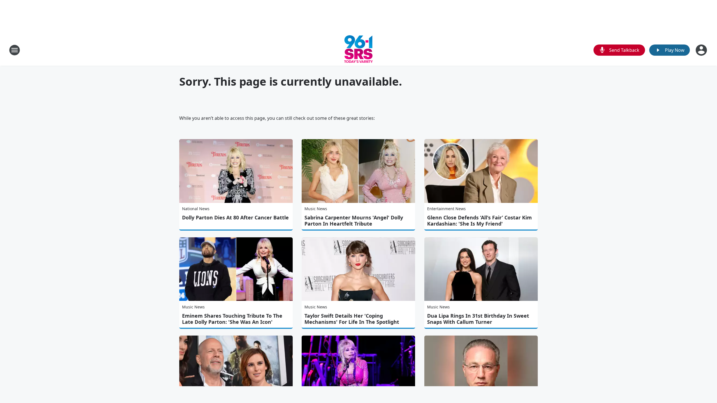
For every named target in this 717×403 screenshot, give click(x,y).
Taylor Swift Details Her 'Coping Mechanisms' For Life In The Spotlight (351, 319)
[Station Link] (358, 50)
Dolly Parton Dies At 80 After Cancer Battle (235, 217)
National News (195, 208)
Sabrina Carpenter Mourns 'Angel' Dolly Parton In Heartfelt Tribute (353, 220)
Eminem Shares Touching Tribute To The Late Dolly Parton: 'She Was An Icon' (232, 319)
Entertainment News (446, 208)
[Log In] (702, 50)
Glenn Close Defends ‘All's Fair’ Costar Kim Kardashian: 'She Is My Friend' (479, 220)
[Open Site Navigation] (14, 50)
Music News (315, 208)
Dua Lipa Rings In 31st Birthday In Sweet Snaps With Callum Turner (478, 319)
